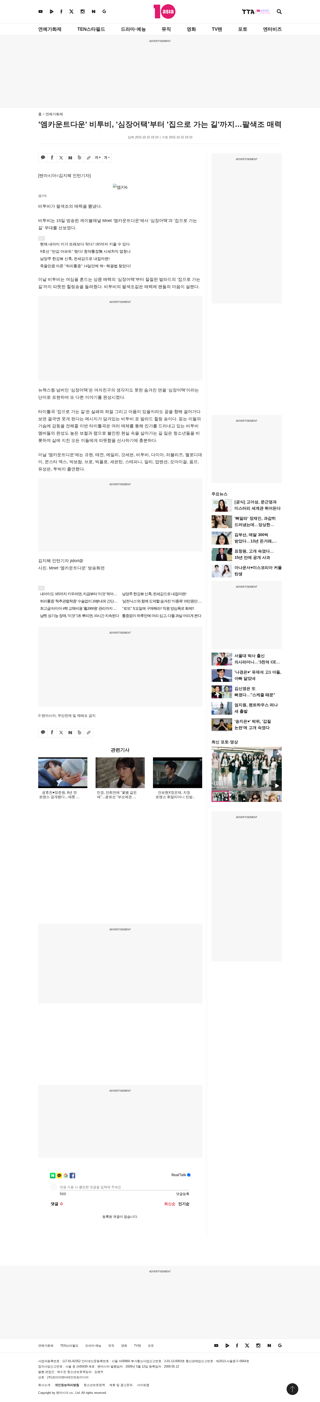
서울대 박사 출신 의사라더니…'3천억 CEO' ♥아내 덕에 (257, 662)
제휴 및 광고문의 (121, 1385)
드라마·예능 (133, 29)
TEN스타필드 (91, 29)
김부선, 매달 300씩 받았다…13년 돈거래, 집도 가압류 (253, 541)
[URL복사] (88, 158)
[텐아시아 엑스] (71, 11)
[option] (247, 769)
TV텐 (217, 29)
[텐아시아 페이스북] (61, 11)
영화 (191, 29)
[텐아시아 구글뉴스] (104, 11)
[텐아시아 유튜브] (40, 11)
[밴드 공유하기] (79, 158)
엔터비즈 (272, 29)
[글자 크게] (97, 158)
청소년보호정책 (94, 1385)
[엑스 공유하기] (61, 158)
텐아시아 (62, 1392)
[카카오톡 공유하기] (43, 158)
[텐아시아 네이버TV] (51, 11)
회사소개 (44, 1385)
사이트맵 (143, 1385)
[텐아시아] (164, 11)
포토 (242, 29)
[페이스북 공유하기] (52, 158)
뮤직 (166, 29)
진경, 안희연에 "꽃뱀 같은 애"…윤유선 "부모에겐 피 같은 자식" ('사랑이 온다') (117, 796)
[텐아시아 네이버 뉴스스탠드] (93, 11)
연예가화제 (50, 29)
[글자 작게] (107, 158)
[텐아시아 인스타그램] (83, 11)
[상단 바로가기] (292, 1389)
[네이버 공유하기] (70, 158)
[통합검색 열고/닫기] (279, 12)
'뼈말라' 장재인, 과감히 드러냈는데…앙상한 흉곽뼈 (255, 524)
